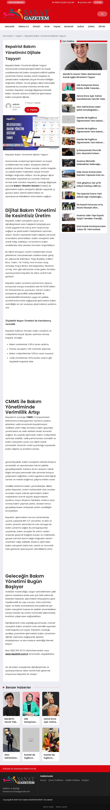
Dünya (91, 26)
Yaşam (57, 26)
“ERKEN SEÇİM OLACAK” (57, 2)
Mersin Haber (48, 807)
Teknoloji (23, 26)
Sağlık (80, 26)
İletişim (85, 780)
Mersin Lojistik (61, 807)
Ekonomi (68, 26)
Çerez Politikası (55, 780)
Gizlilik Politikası (72, 780)
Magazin (9, 26)
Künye (43, 780)
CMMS (29, 417)
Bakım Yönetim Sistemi (26, 185)
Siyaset (36, 26)
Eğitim (102, 26)
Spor (47, 26)
